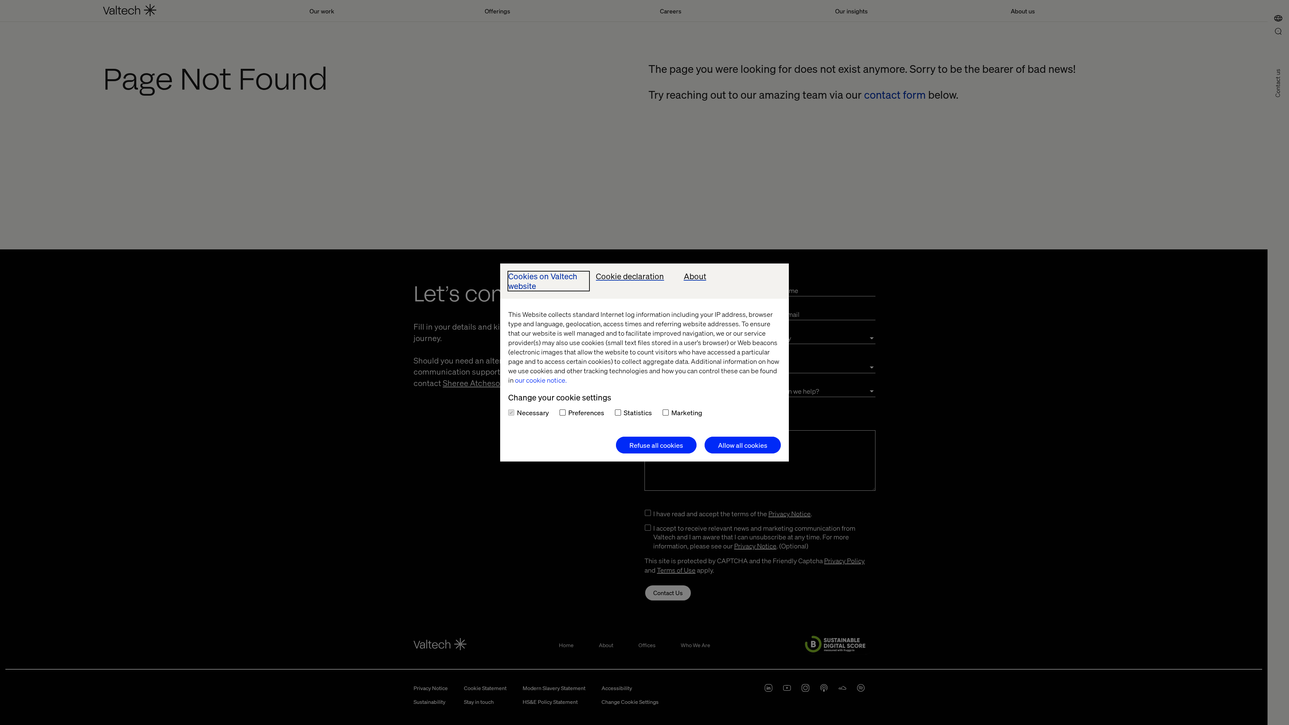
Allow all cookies (742, 445)
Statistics (638, 412)
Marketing (686, 412)
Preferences (586, 412)
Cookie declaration (630, 276)
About (695, 276)
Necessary (533, 412)
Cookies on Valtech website (542, 281)
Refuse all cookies (656, 445)
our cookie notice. (541, 380)
